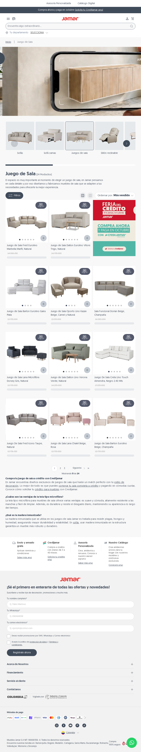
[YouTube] (70, 725)
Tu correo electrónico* (17, 623)
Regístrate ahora (22, 652)
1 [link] (54, 469)
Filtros (17, 195)
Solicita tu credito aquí (56, 558)
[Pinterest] (77, 725)
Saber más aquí (24, 558)
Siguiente (77, 468)
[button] (132, 18)
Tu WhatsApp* (13, 611)
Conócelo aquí (116, 565)
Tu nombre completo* (17, 599)
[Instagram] (57, 725)
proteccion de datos (38, 642)
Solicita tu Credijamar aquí (89, 10)
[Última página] (88, 468)
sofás (76, 522)
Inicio (8, 42)
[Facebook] (64, 725)
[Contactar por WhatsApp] (132, 743)
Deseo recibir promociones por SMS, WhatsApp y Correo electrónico (41, 636)
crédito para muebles (47, 489)
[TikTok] (84, 725)
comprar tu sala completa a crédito (79, 486)
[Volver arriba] (131, 731)
